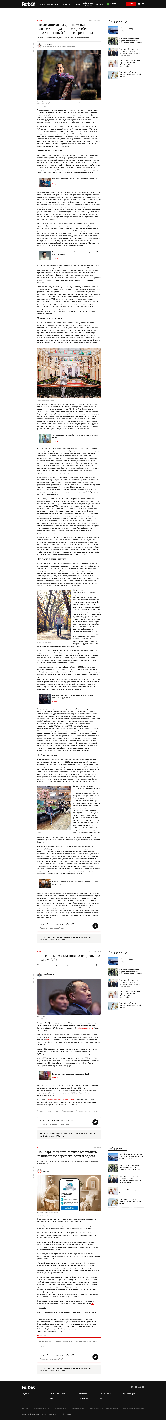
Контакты (25, 1408)
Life (50, 1398)
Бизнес (39, 20)
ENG (101, 4)
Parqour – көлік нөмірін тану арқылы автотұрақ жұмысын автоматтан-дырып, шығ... (57, 441)
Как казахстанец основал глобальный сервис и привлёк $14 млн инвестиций (75, 253)
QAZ (96, 4)
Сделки (96, 1112)
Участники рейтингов (53, 4)
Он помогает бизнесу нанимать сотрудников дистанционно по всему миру (57, 258)
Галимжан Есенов (83, 1112)
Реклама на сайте (60, 1408)
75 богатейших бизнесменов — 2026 (60, 1100)
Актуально (26, 1394)
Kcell (57, 1112)
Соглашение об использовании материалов (103, 1408)
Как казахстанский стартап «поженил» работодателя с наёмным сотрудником (73, 696)
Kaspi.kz (41, 1346)
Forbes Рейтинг (82, 1398)
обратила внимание (85, 1028)
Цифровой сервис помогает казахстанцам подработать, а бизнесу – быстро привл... (57, 702)
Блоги (102, 1398)
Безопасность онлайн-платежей (133, 1408)
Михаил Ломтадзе (44, 1341)
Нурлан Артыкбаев (45, 1112)
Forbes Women (67, 4)
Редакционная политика (41, 1408)
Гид (92, 1303)
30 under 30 (77, 4)
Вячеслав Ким (68, 1112)
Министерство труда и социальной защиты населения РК (76, 1341)
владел (48, 1040)
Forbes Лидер (82, 1394)
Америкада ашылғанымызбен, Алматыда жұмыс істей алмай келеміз (75, 436)
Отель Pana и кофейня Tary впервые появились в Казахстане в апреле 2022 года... (57, 184)
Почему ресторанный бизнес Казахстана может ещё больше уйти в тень (75, 883)
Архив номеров (129, 1394)
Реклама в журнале (77, 1408)
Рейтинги (42, 4)
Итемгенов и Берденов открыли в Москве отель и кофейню (74, 179)
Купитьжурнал (131, 4)
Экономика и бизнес (57, 1394)
